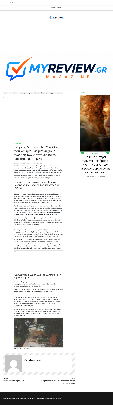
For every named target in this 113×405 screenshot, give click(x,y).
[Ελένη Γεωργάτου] (13, 363)
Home (53, 8)
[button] (107, 152)
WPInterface (57, 398)
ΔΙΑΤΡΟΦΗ (96, 153)
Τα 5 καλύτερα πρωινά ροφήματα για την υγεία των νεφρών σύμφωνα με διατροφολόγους (95, 164)
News (59, 8)
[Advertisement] (56, 39)
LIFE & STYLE (18, 143)
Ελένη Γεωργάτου (37, 163)
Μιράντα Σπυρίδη (100, 176)
